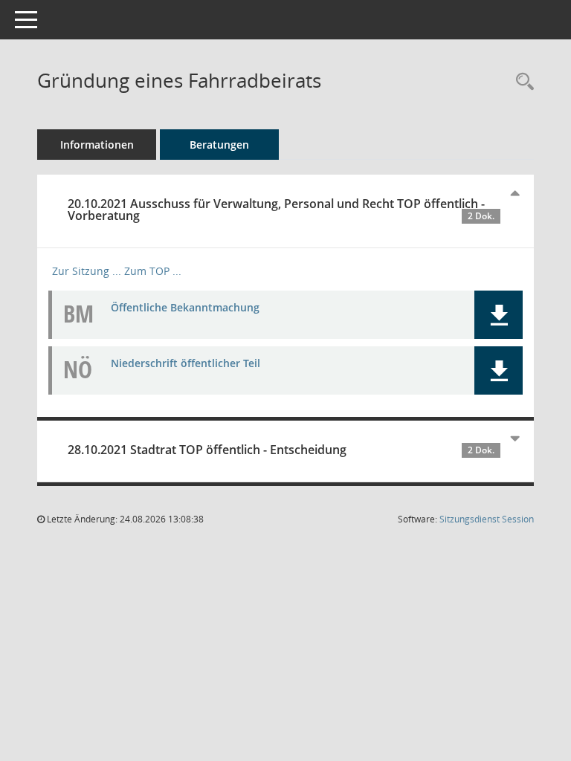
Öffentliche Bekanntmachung (185, 307)
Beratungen (219, 144)
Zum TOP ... (152, 271)
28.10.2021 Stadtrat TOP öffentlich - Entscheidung (281, 449)
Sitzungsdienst (486, 519)
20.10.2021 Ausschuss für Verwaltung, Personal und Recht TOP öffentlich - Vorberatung (281, 209)
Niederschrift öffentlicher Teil (185, 363)
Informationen (97, 144)
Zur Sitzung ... (86, 271)
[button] (498, 315)
